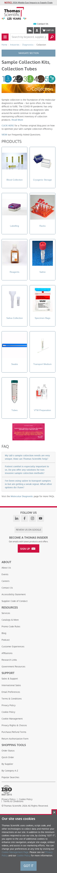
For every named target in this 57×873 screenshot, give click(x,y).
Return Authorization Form (15, 738)
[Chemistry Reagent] (14, 253)
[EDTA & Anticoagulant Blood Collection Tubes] (14, 161)
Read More (17, 119)
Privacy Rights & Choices (14, 725)
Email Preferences (11, 692)
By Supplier (7, 764)
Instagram (32, 518)
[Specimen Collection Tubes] (14, 392)
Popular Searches (10, 777)
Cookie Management (12, 718)
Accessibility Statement (14, 594)
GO (51, 37)
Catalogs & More (10, 619)
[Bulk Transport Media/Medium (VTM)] (42, 345)
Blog (4, 633)
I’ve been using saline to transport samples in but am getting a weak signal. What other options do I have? (28, 484)
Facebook (24, 518)
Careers (6, 581)
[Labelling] (14, 207)
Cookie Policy (8, 712)
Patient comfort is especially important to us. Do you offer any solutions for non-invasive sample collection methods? (27, 470)
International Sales (11, 685)
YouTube (40, 518)
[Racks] (42, 207)
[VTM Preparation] (42, 392)
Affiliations (7, 653)
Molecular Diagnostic (22, 496)
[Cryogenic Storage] (42, 161)
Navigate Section (29, 53)
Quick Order (8, 757)
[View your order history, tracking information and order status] (30, 30)
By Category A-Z (10, 770)
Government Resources (13, 666)
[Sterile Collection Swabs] (14, 345)
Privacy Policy (9, 705)
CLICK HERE (8, 125)
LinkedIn (16, 518)
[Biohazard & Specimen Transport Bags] (42, 299)
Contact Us (42, 23)
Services (6, 613)
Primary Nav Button (5, 37)
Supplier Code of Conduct (15, 601)
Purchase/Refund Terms (14, 732)
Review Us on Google (28, 529)
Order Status (8, 750)
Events (5, 574)
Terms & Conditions (12, 698)
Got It (28, 866)
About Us (6, 567)
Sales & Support (10, 678)
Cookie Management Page (15, 852)
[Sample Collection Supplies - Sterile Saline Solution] (42, 253)
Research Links (9, 659)
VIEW (4, 134)
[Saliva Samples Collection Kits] (14, 299)
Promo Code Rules (11, 626)
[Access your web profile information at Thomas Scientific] (37, 30)
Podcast (6, 639)
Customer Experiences (13, 646)
